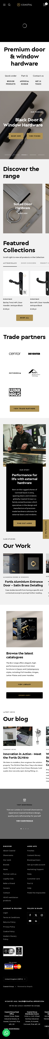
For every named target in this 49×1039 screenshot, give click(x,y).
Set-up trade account (36, 865)
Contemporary (32, 669)
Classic (19, 669)
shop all (24, 318)
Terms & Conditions (11, 917)
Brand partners (33, 860)
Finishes (30, 851)
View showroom (11, 1029)
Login (5, 913)
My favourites (46, 528)
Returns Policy (9, 922)
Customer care (33, 879)
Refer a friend (9, 883)
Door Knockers (28, 263)
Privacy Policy (9, 927)
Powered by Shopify (25, 986)
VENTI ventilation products (10, 899)
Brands (6, 865)
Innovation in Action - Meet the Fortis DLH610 (22, 755)
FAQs (29, 874)
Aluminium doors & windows (16, 577)
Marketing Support (35, 869)
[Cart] (44, 5)
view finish (35, 136)
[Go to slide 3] (25, 828)
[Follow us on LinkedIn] (36, 921)
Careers (6, 888)
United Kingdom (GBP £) (14, 979)
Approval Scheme (24, 82)
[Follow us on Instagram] (42, 915)
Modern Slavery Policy (9, 937)
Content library (33, 855)
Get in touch (38, 82)
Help (29, 888)
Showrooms (8, 855)
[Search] (9, 5)
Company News (9, 749)
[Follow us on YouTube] (30, 921)
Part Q (30, 883)
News (5, 869)
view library (24, 684)
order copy (25, 695)
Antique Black (10, 263)
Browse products (10, 82)
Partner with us (9, 874)
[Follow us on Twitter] (36, 915)
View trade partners (24, 409)
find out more (24, 523)
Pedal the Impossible (36, 893)
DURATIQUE (7, 299)
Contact (6, 893)
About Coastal (9, 851)
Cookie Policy (9, 931)
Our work (7, 860)
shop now (16, 136)
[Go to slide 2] (23, 828)
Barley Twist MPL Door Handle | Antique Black (13, 303)
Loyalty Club (8, 879)
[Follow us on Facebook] (30, 915)
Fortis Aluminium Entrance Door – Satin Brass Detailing (23, 583)
